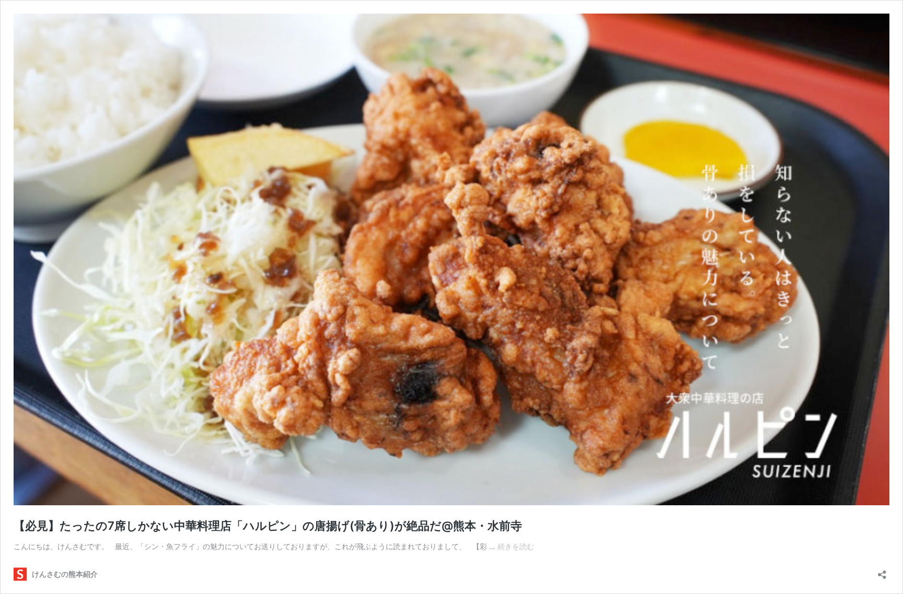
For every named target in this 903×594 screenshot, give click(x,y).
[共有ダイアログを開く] (882, 571)
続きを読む (515, 546)
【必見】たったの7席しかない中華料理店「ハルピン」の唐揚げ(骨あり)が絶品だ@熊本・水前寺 (268, 525)
